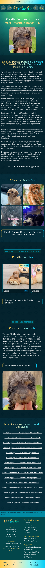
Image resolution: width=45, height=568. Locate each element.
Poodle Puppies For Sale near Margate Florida (22, 453)
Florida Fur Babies (8, 512)
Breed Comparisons (30, 541)
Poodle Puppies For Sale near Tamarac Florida (22, 483)
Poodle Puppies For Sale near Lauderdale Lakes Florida (22, 488)
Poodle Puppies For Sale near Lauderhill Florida (22, 498)
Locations (20, 512)
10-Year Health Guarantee (32, 547)
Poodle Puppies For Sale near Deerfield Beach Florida (22, 433)
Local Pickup (28, 525)
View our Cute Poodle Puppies (21, 166)
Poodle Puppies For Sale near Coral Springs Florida (22, 478)
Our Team (27, 532)
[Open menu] (3, 7)
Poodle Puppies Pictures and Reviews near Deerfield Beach (22, 233)
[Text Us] (41, 7)
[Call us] (35, 7)
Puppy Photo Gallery (30, 530)
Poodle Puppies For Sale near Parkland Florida (22, 458)
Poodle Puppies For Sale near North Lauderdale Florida (22, 473)
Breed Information (30, 538)
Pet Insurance (28, 549)
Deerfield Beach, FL (33, 512)
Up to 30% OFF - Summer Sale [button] (22, 2)
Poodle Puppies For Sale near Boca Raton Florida (22, 438)
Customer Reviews (30, 527)
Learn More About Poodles (18, 365)
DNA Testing (28, 557)
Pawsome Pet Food (30, 554)
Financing (27, 522)
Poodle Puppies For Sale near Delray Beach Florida (22, 463)
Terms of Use (34, 563)
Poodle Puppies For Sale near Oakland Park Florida (22, 468)
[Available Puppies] (9, 7)
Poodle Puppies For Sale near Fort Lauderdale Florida (22, 493)
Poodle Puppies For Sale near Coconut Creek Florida (22, 448)
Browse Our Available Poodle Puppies (19, 301)
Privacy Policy (34, 565)
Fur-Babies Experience (31, 520)
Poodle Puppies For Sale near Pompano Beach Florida (22, 443)
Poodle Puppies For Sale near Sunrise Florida (22, 503)
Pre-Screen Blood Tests (31, 552)
